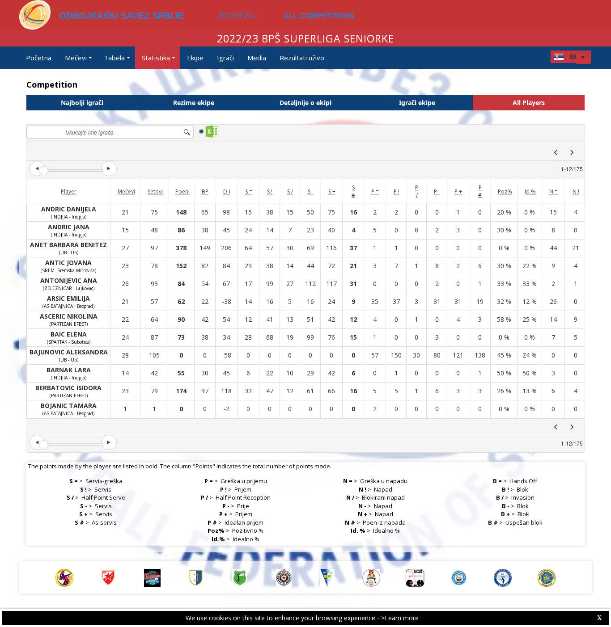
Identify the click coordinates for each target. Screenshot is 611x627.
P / (416, 191)
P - (437, 191)
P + (458, 191)
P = (375, 191)
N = (553, 191)
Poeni (182, 191)
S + (331, 191)
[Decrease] (37, 168)
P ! (396, 191)
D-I (226, 191)
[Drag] (43, 171)
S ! (269, 191)
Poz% (505, 191)
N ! (576, 191)
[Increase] (108, 168)
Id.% (530, 191)
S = (248, 191)
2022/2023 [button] (235, 16)
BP (205, 191)
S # (353, 191)
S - (311, 191)
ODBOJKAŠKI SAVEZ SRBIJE (121, 16)
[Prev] (555, 152)
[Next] (572, 152)
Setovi (155, 191)
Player (68, 191)
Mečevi (126, 191)
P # (480, 191)
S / (290, 191)
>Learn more (400, 618)
